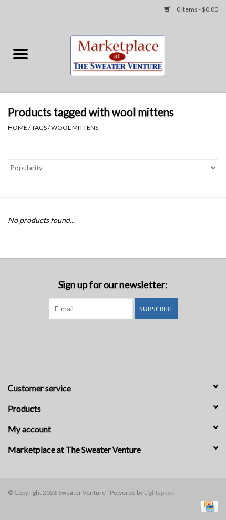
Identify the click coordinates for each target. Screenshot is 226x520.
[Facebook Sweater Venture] (104, 340)
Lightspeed (159, 492)
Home (17, 127)
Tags (39, 127)
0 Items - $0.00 (197, 9)
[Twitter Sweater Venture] (122, 340)
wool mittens (74, 127)
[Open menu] (20, 53)
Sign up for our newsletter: (113, 284)
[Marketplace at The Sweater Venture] (133, 54)
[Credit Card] (207, 505)
